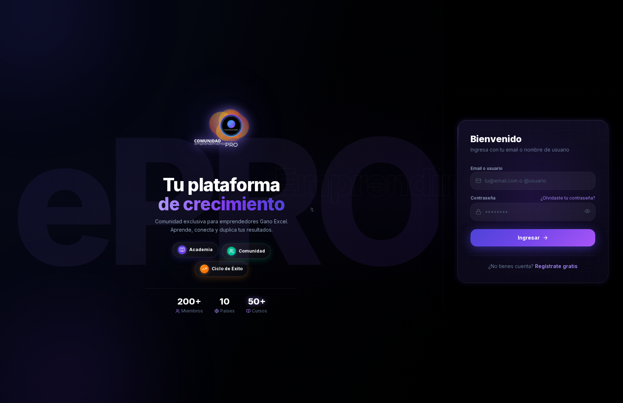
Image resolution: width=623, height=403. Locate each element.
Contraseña (482, 198)
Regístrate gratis (556, 266)
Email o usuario (486, 168)
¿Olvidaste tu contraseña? (567, 198)
